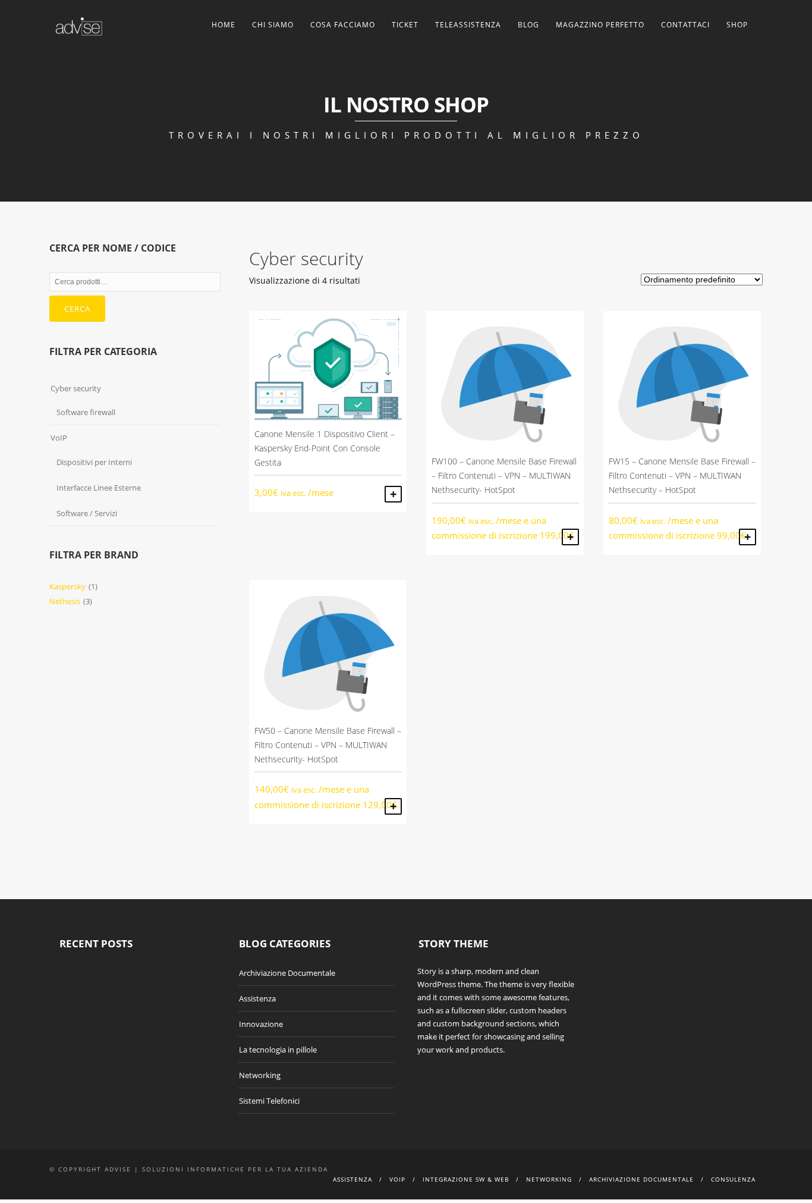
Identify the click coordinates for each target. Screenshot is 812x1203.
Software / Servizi (86, 513)
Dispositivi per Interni (94, 462)
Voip (397, 1179)
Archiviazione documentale (641, 1179)
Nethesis (64, 601)
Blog (528, 25)
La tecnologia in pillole (278, 1049)
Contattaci (685, 25)
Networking (260, 1075)
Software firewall (85, 412)
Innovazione (261, 1024)
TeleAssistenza (468, 25)
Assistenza (257, 998)
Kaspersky (67, 586)
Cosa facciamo (342, 25)
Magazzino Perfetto (600, 25)
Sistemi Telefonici (269, 1100)
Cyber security (76, 388)
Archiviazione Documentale (287, 973)
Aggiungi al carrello (393, 494)
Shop (737, 25)
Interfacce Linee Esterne (98, 487)
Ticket (405, 25)
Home (223, 25)
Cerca (77, 308)
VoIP (59, 437)
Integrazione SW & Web (466, 1179)
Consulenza (733, 1179)
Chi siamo (273, 25)
